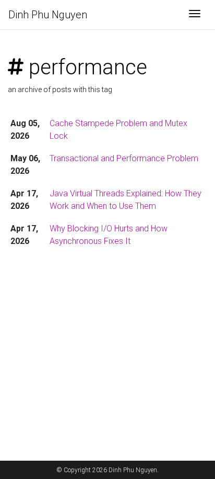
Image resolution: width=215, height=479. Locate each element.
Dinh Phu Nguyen (47, 14)
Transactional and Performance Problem (124, 158)
